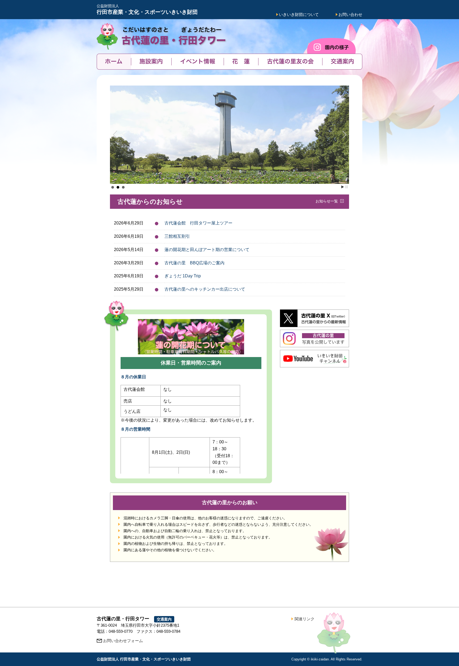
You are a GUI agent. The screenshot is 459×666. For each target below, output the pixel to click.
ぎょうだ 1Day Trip (182, 276)
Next (342, 134)
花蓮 (241, 62)
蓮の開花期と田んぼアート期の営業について (206, 249)
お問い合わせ (350, 14)
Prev (117, 134)
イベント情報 (197, 62)
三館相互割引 (177, 236)
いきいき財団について (299, 14)
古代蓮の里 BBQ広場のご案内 (194, 263)
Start (342, 186)
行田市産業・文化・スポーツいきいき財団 (147, 9)
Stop (346, 186)
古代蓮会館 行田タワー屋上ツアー (198, 223)
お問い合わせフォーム (123, 641)
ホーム (114, 62)
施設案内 (151, 62)
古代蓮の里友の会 (290, 62)
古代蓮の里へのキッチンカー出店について (204, 289)
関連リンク (304, 619)
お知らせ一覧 (327, 201)
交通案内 (342, 62)
